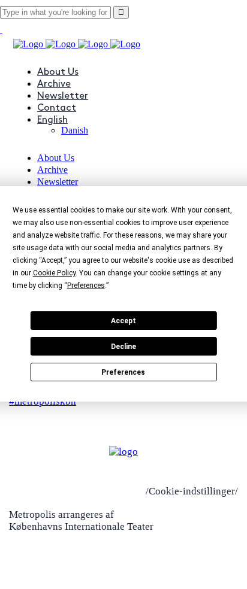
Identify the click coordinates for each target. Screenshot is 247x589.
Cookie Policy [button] (54, 273)
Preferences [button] (86, 285)
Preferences (123, 372)
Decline (123, 346)
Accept (123, 321)
